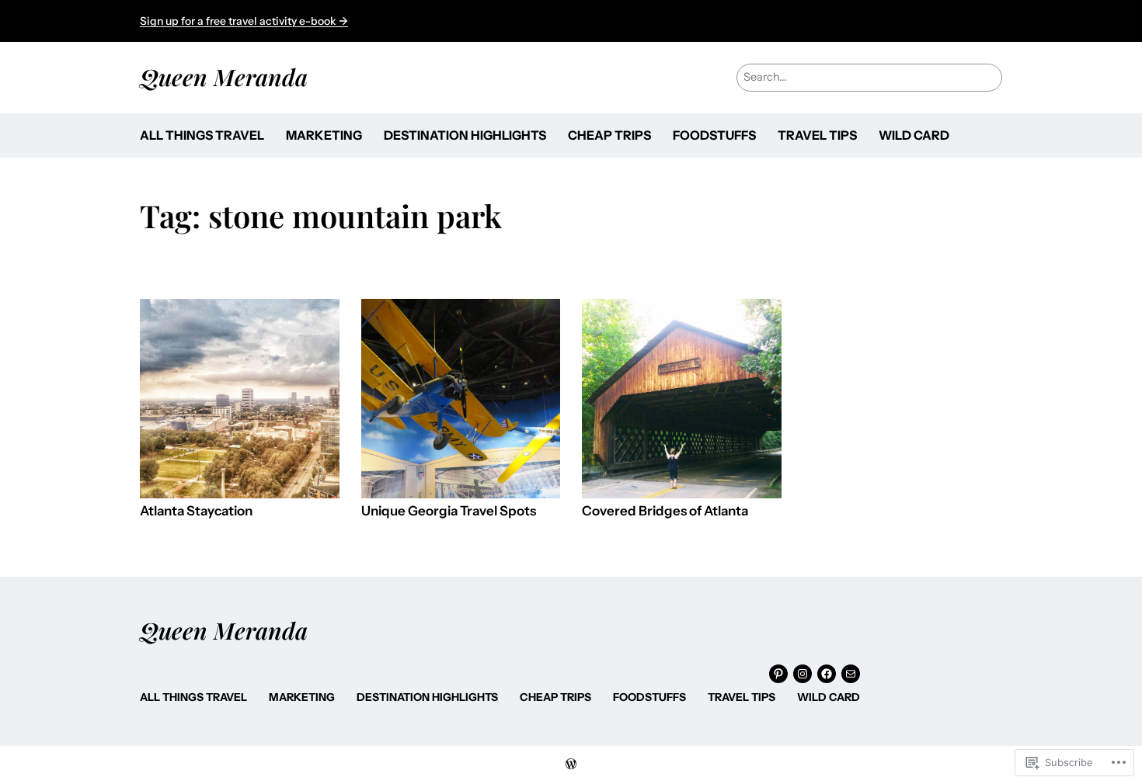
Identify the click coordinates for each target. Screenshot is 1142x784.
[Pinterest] (778, 673)
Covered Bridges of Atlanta (665, 511)
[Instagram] (802, 673)
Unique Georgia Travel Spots (448, 511)
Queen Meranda (224, 76)
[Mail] (850, 673)
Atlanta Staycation (196, 511)
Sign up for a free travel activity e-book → (244, 21)
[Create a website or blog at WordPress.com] (571, 764)
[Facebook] (826, 673)
